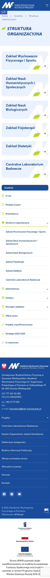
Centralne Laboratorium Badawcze (20, 425)
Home (5, 15)
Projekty (6, 417)
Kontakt (6, 482)
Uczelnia (18, 15)
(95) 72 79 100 (12, 401)
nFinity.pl (18, 514)
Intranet (6, 474)
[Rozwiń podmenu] (46, 223)
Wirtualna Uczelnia (11, 466)
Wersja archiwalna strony (14, 458)
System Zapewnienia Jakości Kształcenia (22, 433)
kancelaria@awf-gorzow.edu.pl (25, 408)
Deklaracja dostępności (14, 442)
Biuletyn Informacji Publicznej (17, 450)
